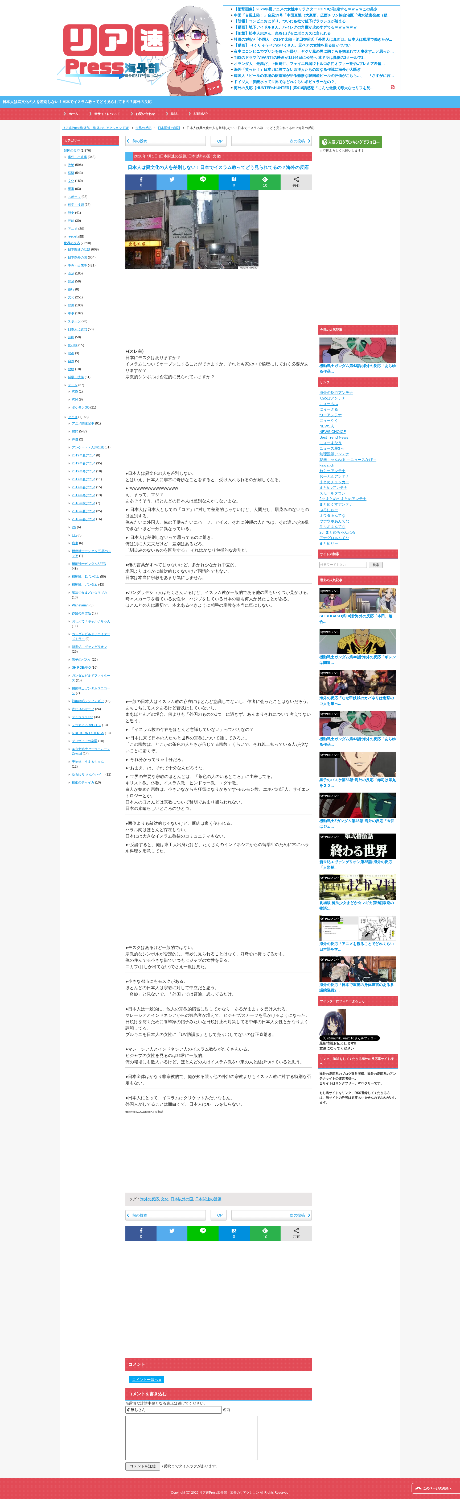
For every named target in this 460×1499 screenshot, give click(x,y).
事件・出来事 (77, 157)
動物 (71, 369)
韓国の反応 (72, 150)
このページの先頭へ (437, 1488)
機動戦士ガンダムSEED (89, 564)
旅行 (71, 289)
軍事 (71, 189)
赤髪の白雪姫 (81, 613)
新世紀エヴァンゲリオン (89, 647)
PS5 (75, 391)
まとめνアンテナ (333, 487)
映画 (71, 353)
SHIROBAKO (81, 667)
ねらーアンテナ (332, 471)
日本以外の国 (199, 156)
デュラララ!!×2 (82, 717)
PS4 (75, 399)
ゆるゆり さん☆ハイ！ (88, 774)
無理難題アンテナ (334, 454)
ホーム (73, 114)
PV (74, 527)
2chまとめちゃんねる (337, 532)
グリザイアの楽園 (84, 741)
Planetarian (80, 605)
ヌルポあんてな (332, 526)
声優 (75, 439)
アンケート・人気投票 (88, 447)
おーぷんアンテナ (334, 476)
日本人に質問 (77, 329)
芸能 (71, 221)
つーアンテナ (330, 415)
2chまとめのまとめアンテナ (343, 499)
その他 (72, 237)
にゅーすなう (330, 443)
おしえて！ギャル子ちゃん (91, 621)
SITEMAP (201, 114)
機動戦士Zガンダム (85, 576)
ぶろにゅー (328, 510)
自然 (71, 361)
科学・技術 (76, 205)
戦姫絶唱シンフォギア (88, 701)
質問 (75, 431)
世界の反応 (72, 243)
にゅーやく (328, 420)
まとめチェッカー (334, 482)
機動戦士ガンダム (84, 584)
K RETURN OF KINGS (88, 733)
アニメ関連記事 (83, 423)
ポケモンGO (80, 407)
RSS (174, 114)
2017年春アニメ (83, 487)
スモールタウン (332, 493)
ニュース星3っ (331, 448)
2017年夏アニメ (83, 479)
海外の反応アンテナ (336, 392)
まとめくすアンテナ (336, 504)
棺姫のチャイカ (83, 782)
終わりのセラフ (83, 709)
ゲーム (72, 385)
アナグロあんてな (334, 538)
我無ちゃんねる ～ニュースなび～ (347, 459)
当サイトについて (107, 114)
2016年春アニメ (83, 519)
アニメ (72, 229)
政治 (71, 165)
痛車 (75, 543)
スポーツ (74, 197)
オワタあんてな (332, 515)
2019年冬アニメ (83, 471)
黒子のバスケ (81, 659)
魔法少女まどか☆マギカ (89, 592)
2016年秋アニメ (83, 503)
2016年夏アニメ (83, 511)
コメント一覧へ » (146, 1379)
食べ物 (72, 345)
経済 (71, 173)
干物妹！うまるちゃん (89, 762)
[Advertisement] (218, 308)
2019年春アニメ (83, 463)
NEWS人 (326, 426)
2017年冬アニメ (83, 495)
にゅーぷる (328, 409)
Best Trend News (333, 437)
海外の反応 (149, 1199)
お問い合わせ (145, 114)
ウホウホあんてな (334, 521)
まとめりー (328, 543)
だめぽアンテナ (332, 398)
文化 (216, 156)
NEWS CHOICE (332, 432)
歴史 (71, 213)
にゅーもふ (328, 404)
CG (74, 535)
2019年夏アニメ (83, 455)
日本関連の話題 (173, 156)
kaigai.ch (326, 465)
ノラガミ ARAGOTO (86, 725)
